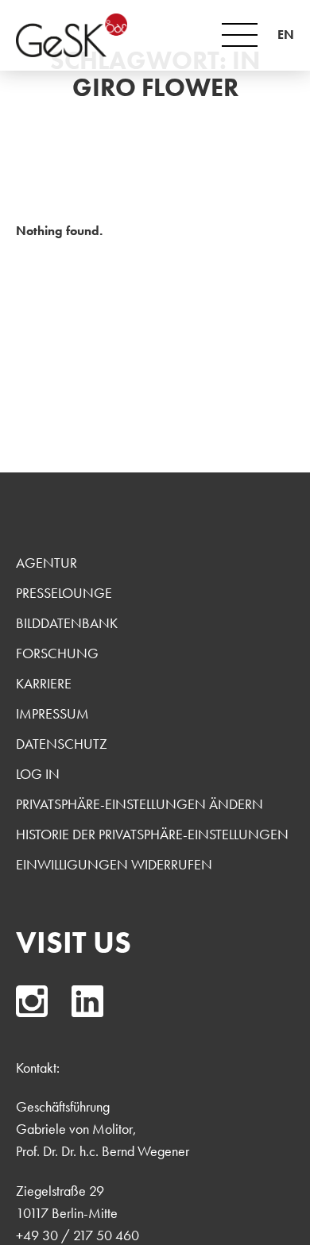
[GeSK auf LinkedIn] (87, 1001)
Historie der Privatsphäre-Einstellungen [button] (152, 834)
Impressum (52, 713)
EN (285, 34)
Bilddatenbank (67, 623)
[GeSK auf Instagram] (32, 1001)
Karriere (44, 683)
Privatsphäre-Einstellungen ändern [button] (139, 804)
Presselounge (64, 593)
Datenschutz (61, 743)
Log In (38, 774)
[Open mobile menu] (240, 35)
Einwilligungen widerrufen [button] (114, 864)
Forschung (57, 653)
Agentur (46, 562)
